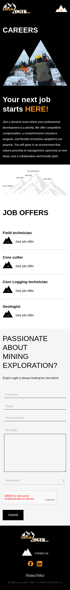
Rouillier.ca (56, 582)
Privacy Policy (35, 575)
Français (49, 10)
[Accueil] (16, 12)
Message (11, 430)
